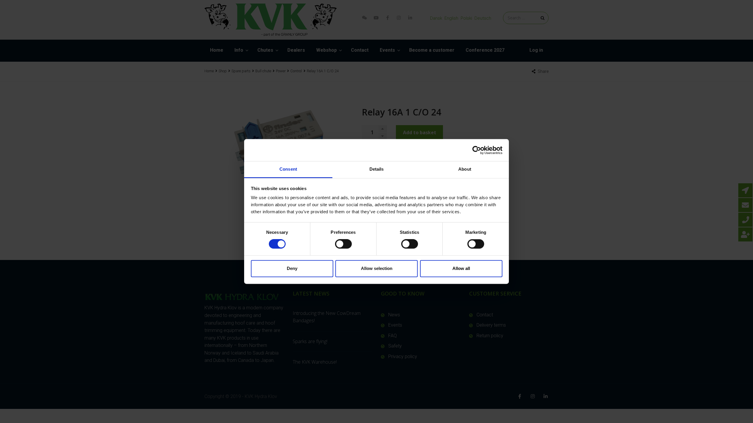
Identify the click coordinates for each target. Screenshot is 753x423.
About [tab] (464, 169)
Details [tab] (376, 169)
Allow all (461, 268)
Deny (292, 268)
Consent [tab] (288, 169)
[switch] (343, 244)
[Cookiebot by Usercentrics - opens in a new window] (476, 150)
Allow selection (376, 268)
